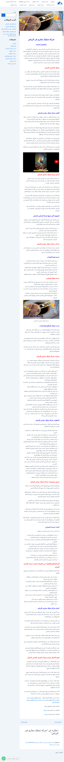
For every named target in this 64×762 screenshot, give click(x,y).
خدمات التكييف (13, 5)
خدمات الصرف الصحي (11, 1)
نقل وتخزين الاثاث (12, 63)
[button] (4, 758)
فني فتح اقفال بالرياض (10, 26)
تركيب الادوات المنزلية (11, 48)
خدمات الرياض (45, 1)
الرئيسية (52, 1)
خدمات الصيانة (40, 5)
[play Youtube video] (57, 162)
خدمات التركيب (22, 5)
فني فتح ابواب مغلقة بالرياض (9, 31)
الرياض (14, 43)
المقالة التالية (23, 722)
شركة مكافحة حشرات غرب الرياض (46, 700)
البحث (14, 12)
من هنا (46, 706)
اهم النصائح (13, 46)
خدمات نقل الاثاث (50, 5)
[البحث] (3, 15)
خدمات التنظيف (35, 1)
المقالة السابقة (58, 722)
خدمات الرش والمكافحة (24, 1)
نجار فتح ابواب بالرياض (10, 24)
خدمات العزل (32, 5)
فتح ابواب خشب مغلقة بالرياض (8, 29)
